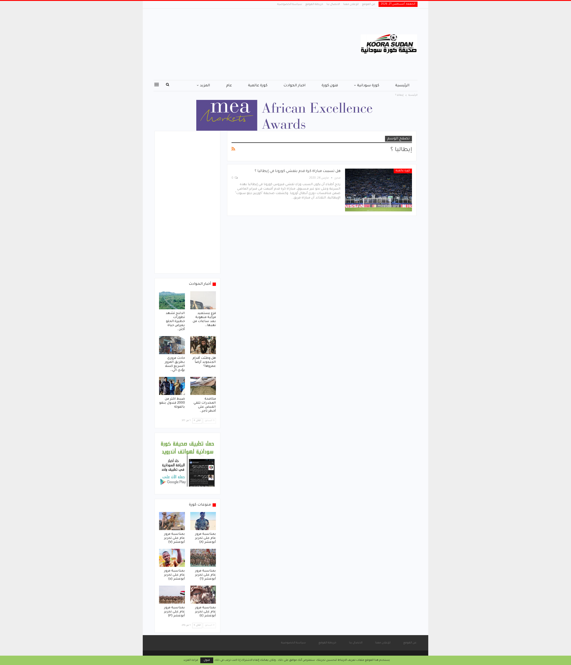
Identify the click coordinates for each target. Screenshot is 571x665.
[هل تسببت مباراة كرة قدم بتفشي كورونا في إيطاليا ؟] (378, 190)
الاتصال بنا (333, 4)
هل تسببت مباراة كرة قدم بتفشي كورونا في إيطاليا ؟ (298, 171)
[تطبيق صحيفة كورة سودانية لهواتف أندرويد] (187, 464)
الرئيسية (402, 86)
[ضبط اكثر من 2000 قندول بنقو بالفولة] (172, 386)
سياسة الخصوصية (289, 4)
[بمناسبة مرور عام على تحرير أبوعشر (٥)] (172, 558)
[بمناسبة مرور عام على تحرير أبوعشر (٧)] (172, 521)
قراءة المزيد (190, 660)
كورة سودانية (368, 86)
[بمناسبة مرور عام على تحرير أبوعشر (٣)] (172, 595)
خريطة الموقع (314, 4)
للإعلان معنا (351, 4)
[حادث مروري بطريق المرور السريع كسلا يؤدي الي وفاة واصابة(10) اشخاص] (172, 345)
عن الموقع (368, 4)
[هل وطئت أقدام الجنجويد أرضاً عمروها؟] (203, 345)
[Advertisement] (241, 44)
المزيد (205, 86)
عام (229, 86)
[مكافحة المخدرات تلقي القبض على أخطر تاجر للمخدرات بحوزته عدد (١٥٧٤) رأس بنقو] (203, 386)
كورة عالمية (257, 86)
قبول (207, 660)
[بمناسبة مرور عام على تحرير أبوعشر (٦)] (203, 558)
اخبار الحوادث (294, 86)
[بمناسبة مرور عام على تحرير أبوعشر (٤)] (203, 595)
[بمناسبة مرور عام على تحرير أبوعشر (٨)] (203, 521)
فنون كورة (330, 86)
